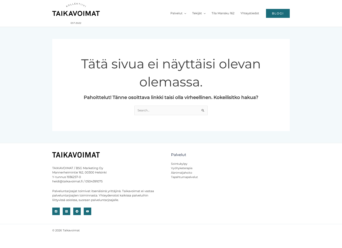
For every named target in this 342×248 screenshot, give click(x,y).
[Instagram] (66, 211)
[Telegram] (77, 211)
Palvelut (176, 13)
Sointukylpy (179, 164)
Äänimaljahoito (181, 172)
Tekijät (197, 13)
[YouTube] (87, 211)
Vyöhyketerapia (181, 168)
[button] (278, 13)
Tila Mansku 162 (223, 13)
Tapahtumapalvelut (184, 177)
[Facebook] (56, 211)
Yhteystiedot (249, 13)
